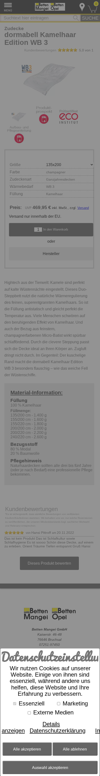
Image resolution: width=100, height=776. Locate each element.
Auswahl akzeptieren (50, 767)
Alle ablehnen (75, 749)
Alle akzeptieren (27, 749)
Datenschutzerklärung (57, 730)
